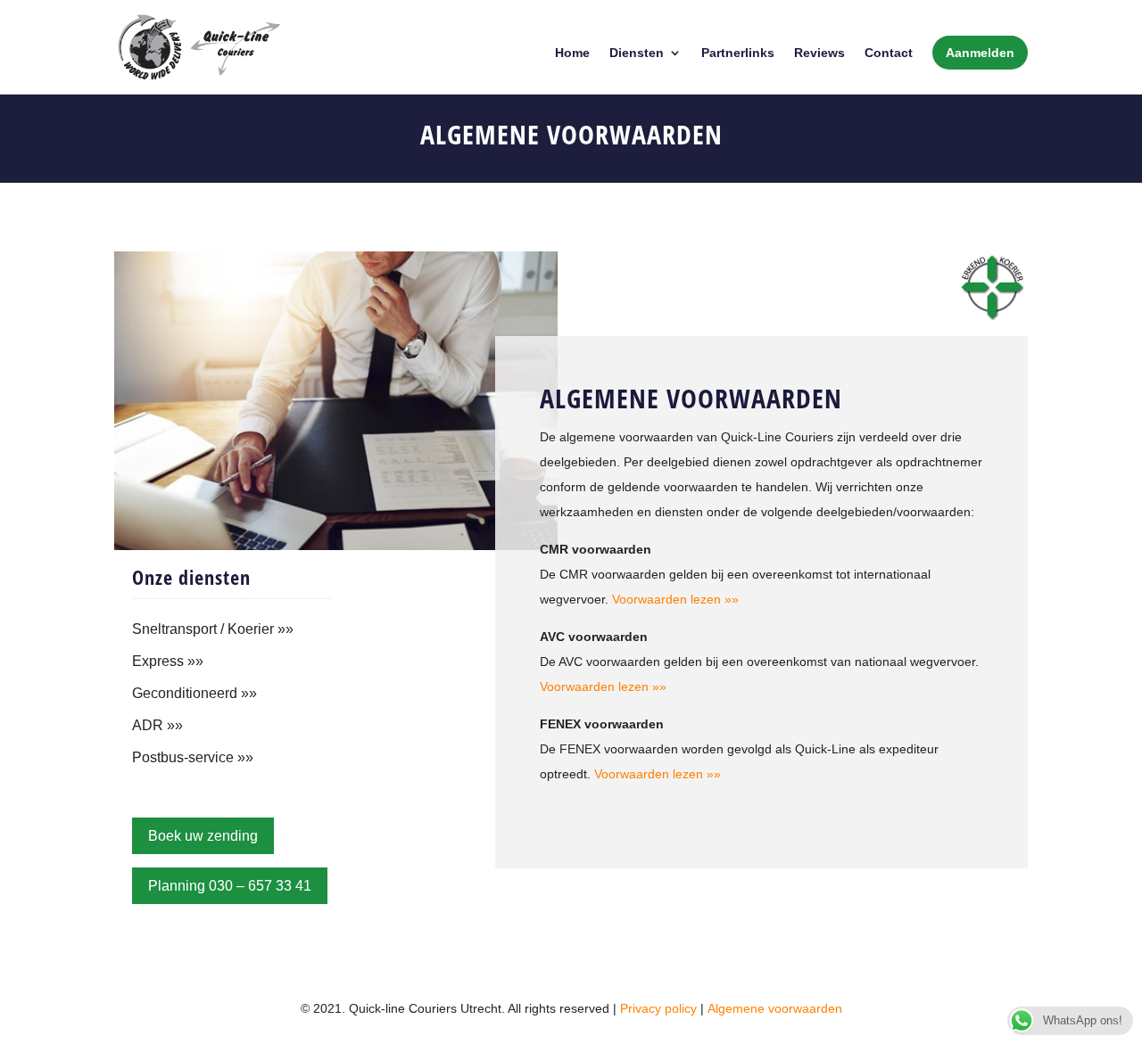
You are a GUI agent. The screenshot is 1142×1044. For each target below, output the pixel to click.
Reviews (819, 53)
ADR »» (157, 725)
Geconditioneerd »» (194, 693)
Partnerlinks (737, 53)
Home (572, 53)
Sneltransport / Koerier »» (213, 629)
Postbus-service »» (192, 757)
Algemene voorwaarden (775, 1008)
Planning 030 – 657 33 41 (229, 885)
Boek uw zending (203, 835)
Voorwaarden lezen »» (675, 599)
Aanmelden (980, 52)
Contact (889, 53)
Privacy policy (658, 1008)
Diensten (636, 53)
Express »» (167, 661)
